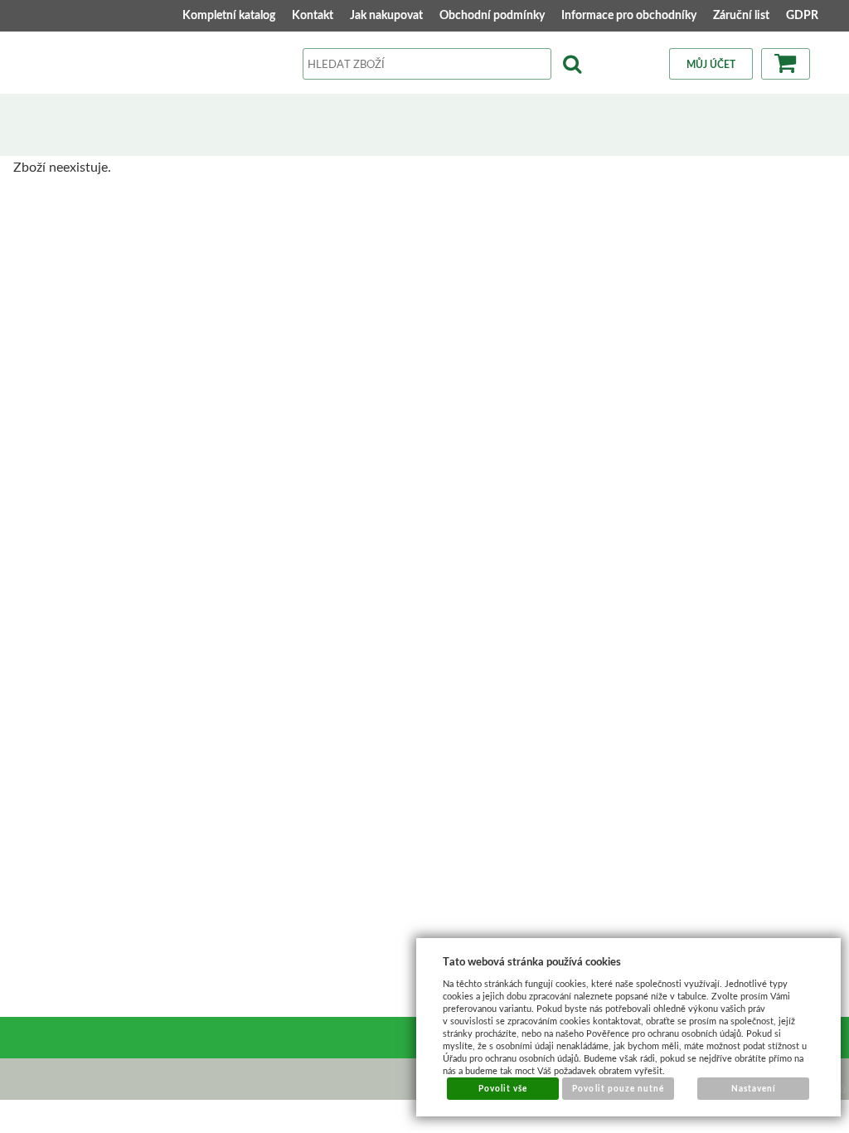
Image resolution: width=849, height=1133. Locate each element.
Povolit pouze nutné (618, 1088)
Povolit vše (502, 1088)
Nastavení (753, 1088)
